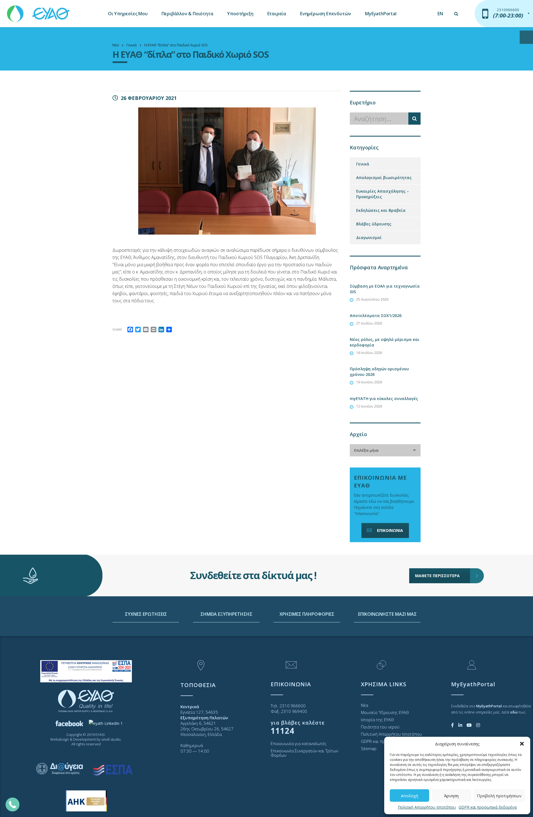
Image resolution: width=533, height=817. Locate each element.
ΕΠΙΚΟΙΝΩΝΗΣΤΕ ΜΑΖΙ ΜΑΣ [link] (387, 614)
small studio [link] (111, 739)
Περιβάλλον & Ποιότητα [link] (187, 14)
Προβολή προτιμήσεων (499, 795)
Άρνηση (451, 795)
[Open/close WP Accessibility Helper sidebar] (526, 37)
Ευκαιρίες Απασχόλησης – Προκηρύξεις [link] (382, 193)
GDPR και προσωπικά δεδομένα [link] (488, 807)
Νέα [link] (364, 705)
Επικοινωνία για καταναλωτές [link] (298, 743)
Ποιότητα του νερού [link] (380, 727)
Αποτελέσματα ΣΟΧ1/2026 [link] (375, 315)
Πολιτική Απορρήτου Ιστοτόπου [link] (427, 807)
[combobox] (385, 450)
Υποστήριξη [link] (240, 14)
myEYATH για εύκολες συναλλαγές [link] (384, 398)
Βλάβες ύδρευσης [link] (373, 224)
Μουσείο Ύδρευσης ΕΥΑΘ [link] (385, 712)
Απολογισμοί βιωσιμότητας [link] (384, 177)
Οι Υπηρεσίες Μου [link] (128, 14)
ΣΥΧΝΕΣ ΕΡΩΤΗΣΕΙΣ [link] (146, 614)
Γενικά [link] (362, 164)
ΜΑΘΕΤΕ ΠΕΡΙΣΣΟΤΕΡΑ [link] (437, 575)
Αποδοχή (409, 795)
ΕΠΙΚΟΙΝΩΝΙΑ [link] (390, 530)
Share (117, 329)
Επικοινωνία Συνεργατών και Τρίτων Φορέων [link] (304, 752)
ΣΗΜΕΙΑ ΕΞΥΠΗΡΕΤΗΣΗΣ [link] (226, 614)
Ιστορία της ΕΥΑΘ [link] (377, 719)
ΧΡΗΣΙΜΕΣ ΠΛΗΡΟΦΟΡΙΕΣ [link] (307, 614)
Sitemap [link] (368, 748)
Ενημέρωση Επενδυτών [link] (325, 14)
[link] (39, 11)
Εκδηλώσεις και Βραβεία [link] (381, 210)
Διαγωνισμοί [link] (369, 237)
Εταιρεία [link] (276, 14)
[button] (522, 743)
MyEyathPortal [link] (380, 14)
